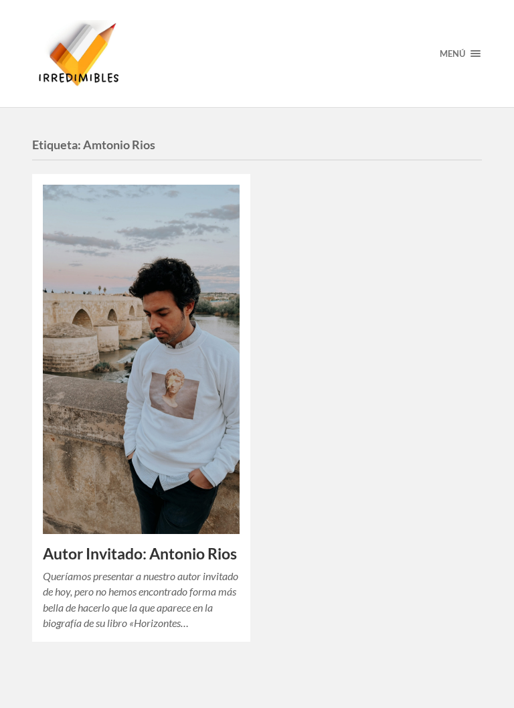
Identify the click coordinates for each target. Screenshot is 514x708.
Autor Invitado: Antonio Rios (140, 554)
